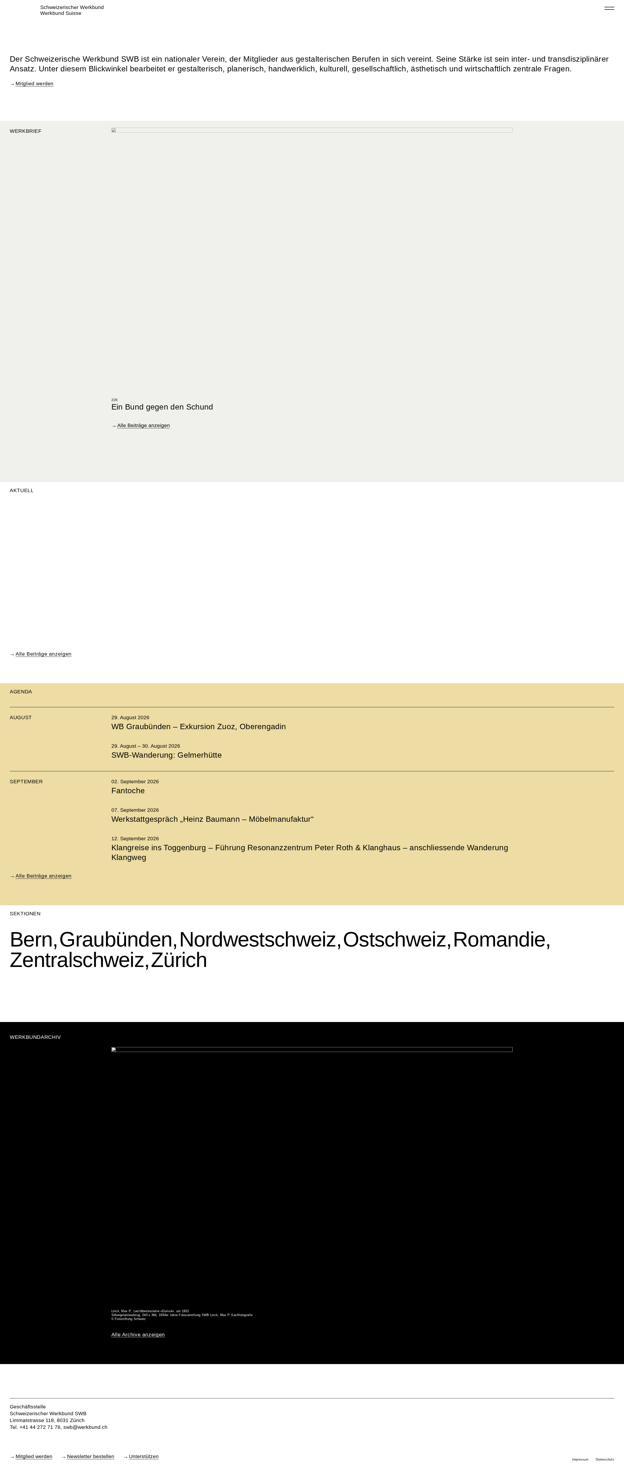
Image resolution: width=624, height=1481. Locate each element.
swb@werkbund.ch (85, 1427)
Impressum (580, 1459)
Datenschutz (605, 1459)
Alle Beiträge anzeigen (143, 425)
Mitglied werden (35, 83)
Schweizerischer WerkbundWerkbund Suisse (72, 10)
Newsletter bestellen (90, 1456)
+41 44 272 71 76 (40, 1427)
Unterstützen (144, 1456)
